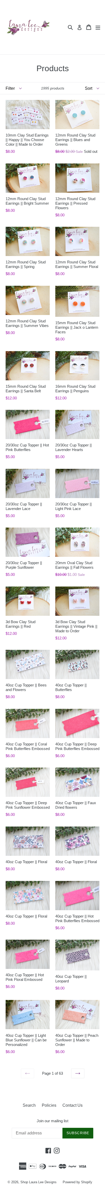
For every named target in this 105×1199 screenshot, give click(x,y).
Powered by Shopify (77, 1182)
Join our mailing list (52, 1121)
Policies (49, 1105)
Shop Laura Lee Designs (38, 1182)
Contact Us (72, 1105)
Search (29, 1105)
